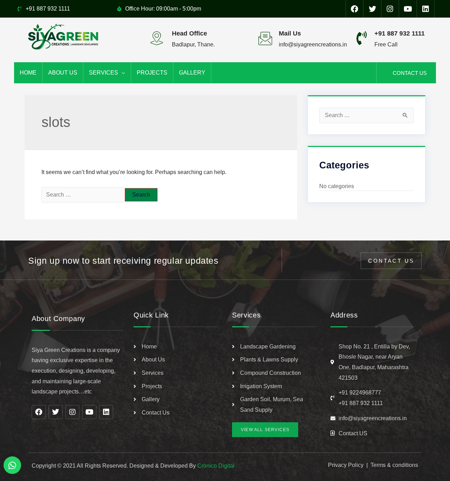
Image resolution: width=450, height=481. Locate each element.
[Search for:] (83, 195)
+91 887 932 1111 (399, 33)
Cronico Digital (215, 466)
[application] (121, 72)
